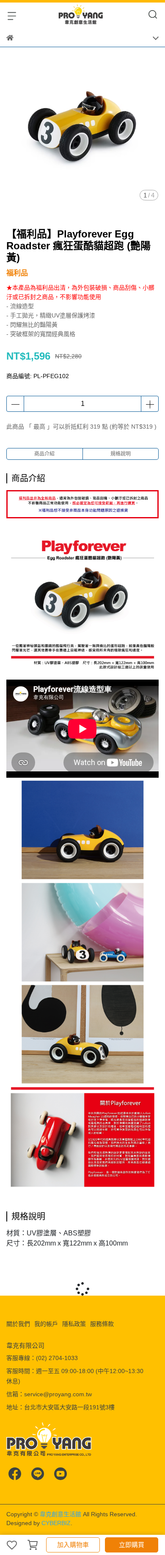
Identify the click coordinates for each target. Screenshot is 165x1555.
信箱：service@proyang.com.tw (49, 1394)
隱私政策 (74, 1323)
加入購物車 (73, 1544)
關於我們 (18, 1323)
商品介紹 (44, 454)
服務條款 (102, 1323)
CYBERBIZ (56, 1523)
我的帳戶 (46, 1323)
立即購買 (131, 1544)
